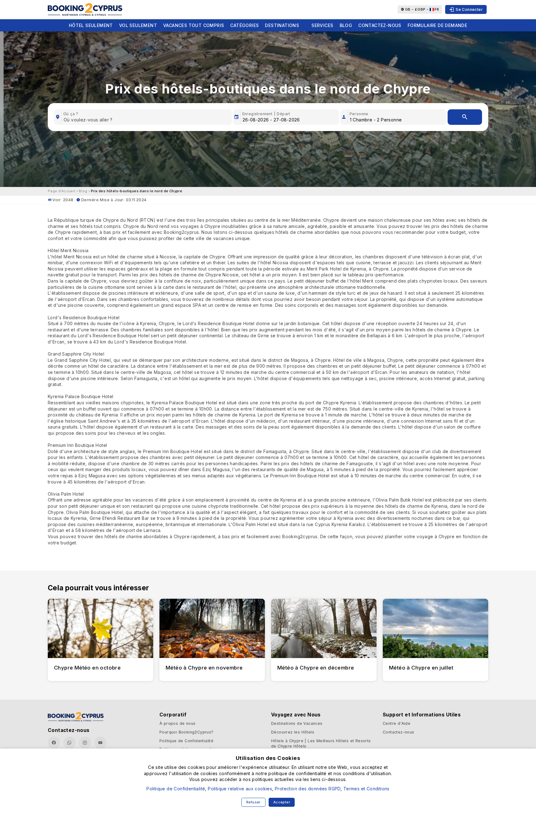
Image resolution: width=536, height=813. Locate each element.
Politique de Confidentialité (186, 740)
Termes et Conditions (366, 788)
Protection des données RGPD (308, 788)
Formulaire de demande (437, 25)
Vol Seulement (138, 25)
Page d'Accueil (61, 191)
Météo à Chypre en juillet (421, 668)
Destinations (282, 25)
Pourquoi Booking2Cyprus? (186, 732)
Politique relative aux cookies (240, 788)
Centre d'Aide (396, 723)
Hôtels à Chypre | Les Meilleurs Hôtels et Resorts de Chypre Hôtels (321, 743)
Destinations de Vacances (297, 723)
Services (322, 25)
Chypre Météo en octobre (87, 668)
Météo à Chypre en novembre (204, 668)
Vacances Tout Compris (193, 25)
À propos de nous (177, 723)
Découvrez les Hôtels (292, 732)
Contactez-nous (379, 25)
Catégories (244, 25)
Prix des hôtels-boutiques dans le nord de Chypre (136, 191)
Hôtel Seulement (91, 25)
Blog (346, 25)
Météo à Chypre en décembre (315, 668)
